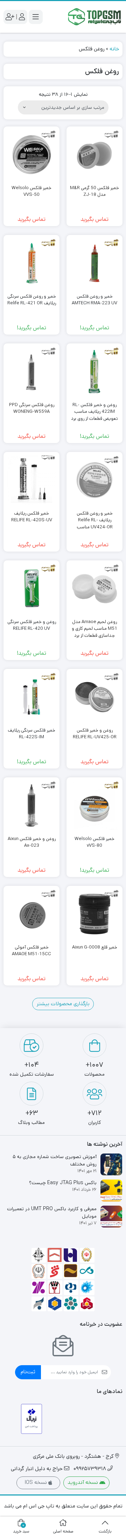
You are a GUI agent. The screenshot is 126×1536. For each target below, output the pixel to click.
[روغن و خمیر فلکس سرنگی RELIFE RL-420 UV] (31, 588)
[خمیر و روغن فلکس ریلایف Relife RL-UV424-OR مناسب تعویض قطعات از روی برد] (94, 480)
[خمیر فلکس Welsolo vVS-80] (94, 805)
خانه (114, 48)
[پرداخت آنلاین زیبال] (31, 1419)
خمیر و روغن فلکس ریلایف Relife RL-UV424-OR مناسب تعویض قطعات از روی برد (94, 523)
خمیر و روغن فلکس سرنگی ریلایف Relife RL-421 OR (31, 300)
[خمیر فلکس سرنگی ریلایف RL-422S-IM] (31, 697)
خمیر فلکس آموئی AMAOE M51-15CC (31, 951)
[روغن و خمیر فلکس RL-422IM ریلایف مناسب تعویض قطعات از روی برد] (94, 371)
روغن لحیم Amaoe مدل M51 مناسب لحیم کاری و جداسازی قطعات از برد (94, 628)
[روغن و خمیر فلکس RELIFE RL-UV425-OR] (94, 697)
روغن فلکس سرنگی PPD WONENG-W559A (31, 408)
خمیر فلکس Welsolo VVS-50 (31, 191)
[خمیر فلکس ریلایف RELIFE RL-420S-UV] (31, 480)
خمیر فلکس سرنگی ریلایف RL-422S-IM (31, 734)
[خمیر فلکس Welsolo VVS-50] (31, 154)
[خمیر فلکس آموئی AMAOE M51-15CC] (31, 914)
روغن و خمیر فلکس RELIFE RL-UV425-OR (95, 734)
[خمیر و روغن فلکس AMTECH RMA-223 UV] (94, 263)
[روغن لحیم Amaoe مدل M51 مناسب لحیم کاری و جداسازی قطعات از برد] (94, 588)
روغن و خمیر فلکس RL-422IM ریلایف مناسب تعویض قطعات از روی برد (94, 412)
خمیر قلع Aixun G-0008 (94, 947)
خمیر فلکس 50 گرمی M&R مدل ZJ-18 (94, 191)
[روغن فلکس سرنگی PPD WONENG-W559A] (31, 371)
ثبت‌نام (28, 1371)
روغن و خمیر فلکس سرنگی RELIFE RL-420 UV (31, 625)
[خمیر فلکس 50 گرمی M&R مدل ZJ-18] (94, 154)
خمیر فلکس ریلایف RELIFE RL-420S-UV (31, 517)
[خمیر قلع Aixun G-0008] (94, 914)
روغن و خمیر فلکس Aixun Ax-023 (32, 842)
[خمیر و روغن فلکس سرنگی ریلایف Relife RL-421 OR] (31, 263)
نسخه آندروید (83, 1482)
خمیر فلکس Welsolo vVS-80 (94, 842)
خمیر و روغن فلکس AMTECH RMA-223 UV (94, 300)
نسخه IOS (36, 1482)
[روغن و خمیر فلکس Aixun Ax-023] (31, 805)
